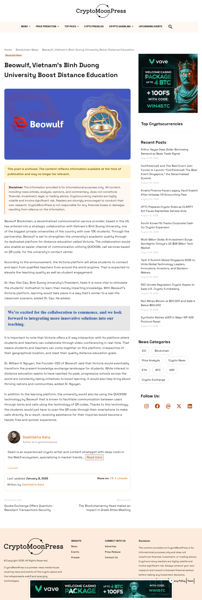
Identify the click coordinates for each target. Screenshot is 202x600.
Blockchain (162, 350)
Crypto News (176, 360)
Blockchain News (27, 49)
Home (8, 49)
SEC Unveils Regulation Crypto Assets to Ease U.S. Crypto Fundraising (168, 287)
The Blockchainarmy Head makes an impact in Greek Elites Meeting (105, 508)
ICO (144, 350)
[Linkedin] (190, 406)
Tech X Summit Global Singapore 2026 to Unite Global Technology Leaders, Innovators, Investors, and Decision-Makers (168, 266)
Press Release (113, 551)
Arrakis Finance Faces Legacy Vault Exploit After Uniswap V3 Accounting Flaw (169, 192)
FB (111, 478)
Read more (94, 457)
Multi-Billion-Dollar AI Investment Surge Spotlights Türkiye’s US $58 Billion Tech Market (167, 244)
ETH (144, 370)
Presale (75, 557)
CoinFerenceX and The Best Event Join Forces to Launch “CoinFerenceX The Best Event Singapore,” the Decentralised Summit (169, 172)
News (74, 546)
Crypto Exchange (153, 379)
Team (190, 580)
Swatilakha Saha (36, 437)
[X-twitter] (179, 406)
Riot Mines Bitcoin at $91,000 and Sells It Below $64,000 (168, 303)
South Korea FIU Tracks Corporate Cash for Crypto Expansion (167, 225)
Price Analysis (151, 360)
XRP (171, 370)
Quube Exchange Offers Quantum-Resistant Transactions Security (28, 508)
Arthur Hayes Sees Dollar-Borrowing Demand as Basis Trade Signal (164, 151)
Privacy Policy (177, 580)
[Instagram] (146, 406)
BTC (158, 370)
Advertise (110, 546)
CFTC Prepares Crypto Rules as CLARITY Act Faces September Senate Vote (167, 209)
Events (75, 551)
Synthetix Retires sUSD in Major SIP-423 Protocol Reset (167, 319)
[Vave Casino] (168, 112)
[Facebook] (157, 406)
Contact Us (111, 557)
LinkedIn (13, 468)
